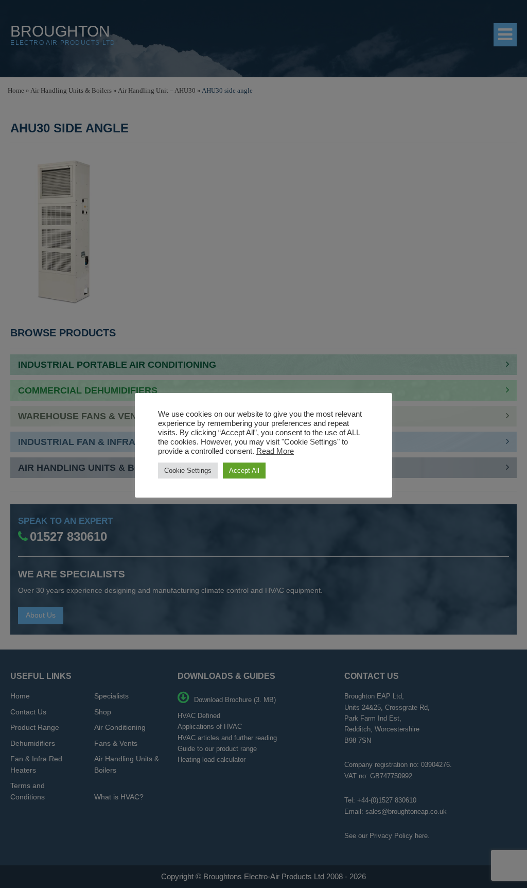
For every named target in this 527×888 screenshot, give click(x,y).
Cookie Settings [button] (188, 470)
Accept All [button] (244, 470)
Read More (275, 451)
